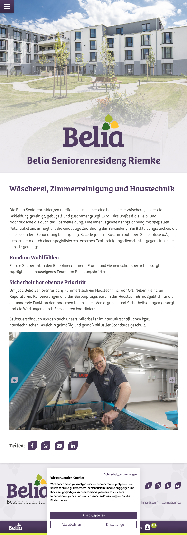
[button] (169, 381)
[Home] (93, 134)
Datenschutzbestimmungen (120, 474)
